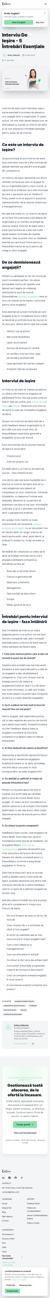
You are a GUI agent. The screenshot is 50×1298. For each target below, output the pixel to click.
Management (9, 28)
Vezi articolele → (21, 1043)
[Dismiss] (45, 13)
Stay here (40, 22)
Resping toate (25, 1285)
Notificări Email (33, 1203)
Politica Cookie (33, 1223)
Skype (16, 406)
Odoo (4, 1251)
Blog (4, 1212)
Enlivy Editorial (21, 1025)
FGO (4, 1243)
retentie (23, 1010)
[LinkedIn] (32, 1043)
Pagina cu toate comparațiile (9, 1263)
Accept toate (12, 1291)
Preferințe (10, 1285)
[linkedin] (3, 1177)
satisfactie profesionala (13, 1014)
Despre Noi (6, 1208)
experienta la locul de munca (14, 1006)
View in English (19, 22)
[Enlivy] (6, 4)
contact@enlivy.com (10, 1192)
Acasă (4, 1203)
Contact (5, 1221)
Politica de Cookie (19, 1279)
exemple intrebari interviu (24, 1001)
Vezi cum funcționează (25, 1133)
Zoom (35, 401)
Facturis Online (8, 1239)
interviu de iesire (10, 1010)
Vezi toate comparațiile (7, 1257)
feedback (33, 1006)
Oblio (4, 1247)
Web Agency (7, 1216)
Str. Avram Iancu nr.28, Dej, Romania (17, 1188)
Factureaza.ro (8, 1234)
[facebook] (15, 1177)
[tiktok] (21, 1177)
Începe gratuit (23, 1124)
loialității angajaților (28, 296)
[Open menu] (45, 4)
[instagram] (9, 1177)
